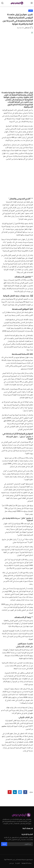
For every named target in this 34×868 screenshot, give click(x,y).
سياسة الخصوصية (26, 863)
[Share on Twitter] (20, 792)
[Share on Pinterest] (10, 792)
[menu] (31, 3)
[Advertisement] (17, 72)
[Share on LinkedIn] (15, 792)
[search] (2, 3)
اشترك (4, 844)
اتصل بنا (17, 863)
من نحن (11, 863)
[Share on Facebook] (25, 792)
